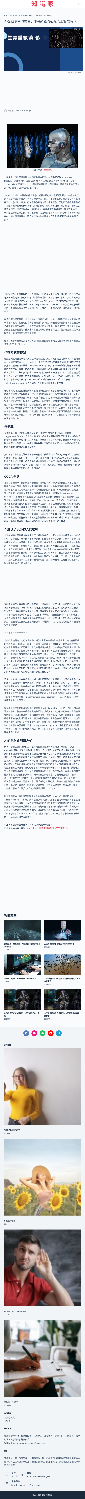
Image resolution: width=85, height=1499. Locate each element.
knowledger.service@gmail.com (26, 1485)
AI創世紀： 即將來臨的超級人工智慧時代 (47, 828)
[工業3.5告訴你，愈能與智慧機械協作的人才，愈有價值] (62, 964)
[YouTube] (51, 1033)
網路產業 (28, 111)
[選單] (5, 4)
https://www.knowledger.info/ (40, 1476)
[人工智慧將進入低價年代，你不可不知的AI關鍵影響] (62, 999)
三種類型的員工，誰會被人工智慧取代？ (20, 979)
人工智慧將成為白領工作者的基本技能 (59, 944)
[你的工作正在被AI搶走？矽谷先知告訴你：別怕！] (22, 999)
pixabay (47, 169)
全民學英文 (9, 1417)
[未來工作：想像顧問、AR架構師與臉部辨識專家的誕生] (22, 930)
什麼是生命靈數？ (10, 1221)
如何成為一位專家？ (11, 1402)
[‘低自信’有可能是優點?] (42, 1086)
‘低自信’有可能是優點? (12, 1130)
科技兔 (7, 1421)
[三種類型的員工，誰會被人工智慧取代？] (22, 964)
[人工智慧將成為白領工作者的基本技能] (62, 930)
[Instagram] (34, 1033)
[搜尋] (79, 4)
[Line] (42, 1033)
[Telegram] (59, 1033)
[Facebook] (26, 1033)
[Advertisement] (42, 90)
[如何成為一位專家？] (42, 1358)
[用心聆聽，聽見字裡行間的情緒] (42, 1268)
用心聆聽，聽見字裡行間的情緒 (15, 1311)
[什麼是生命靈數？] (42, 1177)
